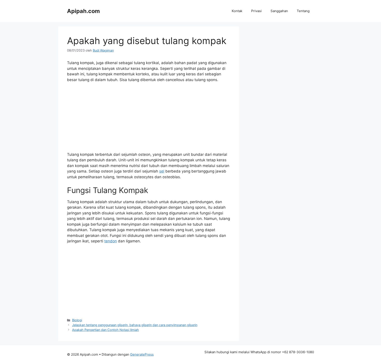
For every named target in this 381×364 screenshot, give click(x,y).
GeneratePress (142, 354)
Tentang (303, 11)
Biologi (77, 320)
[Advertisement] (148, 119)
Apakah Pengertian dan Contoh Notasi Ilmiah (105, 330)
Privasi (256, 11)
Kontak (237, 11)
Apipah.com (83, 11)
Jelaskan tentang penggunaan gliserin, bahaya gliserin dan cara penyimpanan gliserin (134, 325)
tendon (110, 241)
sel (161, 171)
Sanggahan (279, 11)
